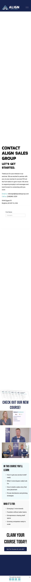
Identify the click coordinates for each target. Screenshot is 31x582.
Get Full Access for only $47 (15, 549)
